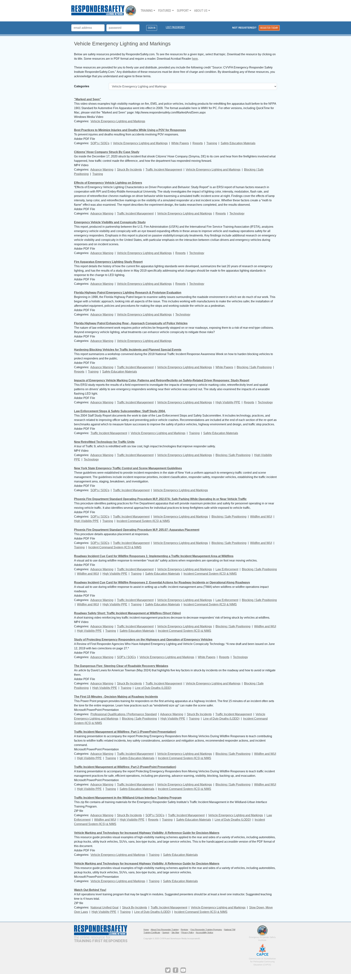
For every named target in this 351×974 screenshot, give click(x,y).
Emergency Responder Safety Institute (262, 930)
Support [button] (183, 10)
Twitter (168, 970)
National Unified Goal (104, 907)
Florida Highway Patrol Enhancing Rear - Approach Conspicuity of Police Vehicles (131, 323)
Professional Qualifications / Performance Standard (123, 714)
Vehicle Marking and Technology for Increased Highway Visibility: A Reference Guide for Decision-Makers (146, 832)
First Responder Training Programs (206, 929)
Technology (236, 213)
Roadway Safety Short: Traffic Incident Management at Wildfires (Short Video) (127, 613)
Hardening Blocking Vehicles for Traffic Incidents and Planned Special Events (127, 349)
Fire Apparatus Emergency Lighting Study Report (108, 261)
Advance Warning (101, 169)
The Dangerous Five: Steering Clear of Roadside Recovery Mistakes (121, 665)
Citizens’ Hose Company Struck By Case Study (106, 152)
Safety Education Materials (238, 143)
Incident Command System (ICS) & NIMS (143, 521)
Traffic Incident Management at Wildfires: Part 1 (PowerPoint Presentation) (125, 731)
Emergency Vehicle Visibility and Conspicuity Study (110, 222)
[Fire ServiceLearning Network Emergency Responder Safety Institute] (103, 10)
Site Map (175, 932)
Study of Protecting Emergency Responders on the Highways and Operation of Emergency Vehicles (143, 639)
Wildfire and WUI (261, 516)
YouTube (183, 970)
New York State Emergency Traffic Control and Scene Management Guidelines (128, 468)
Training (211, 143)
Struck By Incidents (129, 169)
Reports (198, 143)
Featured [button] (164, 10)
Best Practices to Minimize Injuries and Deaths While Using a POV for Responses (130, 130)
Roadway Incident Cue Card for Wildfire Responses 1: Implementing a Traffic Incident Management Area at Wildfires (153, 556)
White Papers (180, 143)
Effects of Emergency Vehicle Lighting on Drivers (108, 182)
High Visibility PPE (228, 402)
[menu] (175, 10)
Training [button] (147, 10)
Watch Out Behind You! (90, 889)
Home (146, 929)
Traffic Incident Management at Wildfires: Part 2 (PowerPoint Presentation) (125, 766)
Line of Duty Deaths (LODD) (153, 687)
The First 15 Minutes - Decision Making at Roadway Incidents (116, 696)
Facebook (175, 970)
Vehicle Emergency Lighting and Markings (117, 121)
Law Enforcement (227, 569)
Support (165, 932)
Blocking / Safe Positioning (254, 367)
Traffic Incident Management (164, 169)
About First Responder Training (165, 929)
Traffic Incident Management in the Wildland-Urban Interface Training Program (128, 797)
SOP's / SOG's (99, 143)
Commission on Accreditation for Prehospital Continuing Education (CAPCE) (262, 949)
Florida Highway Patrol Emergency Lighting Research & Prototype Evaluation (127, 292)
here (195, 58)
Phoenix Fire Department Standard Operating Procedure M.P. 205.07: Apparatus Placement (136, 529)
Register (184, 929)
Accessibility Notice (204, 932)
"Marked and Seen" (87, 99)
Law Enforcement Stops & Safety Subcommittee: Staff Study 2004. (120, 411)
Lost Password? (175, 27)
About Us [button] (200, 10)
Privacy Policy (187, 932)
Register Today (269, 27)
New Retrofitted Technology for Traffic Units (104, 441)
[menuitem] (148, 10)
